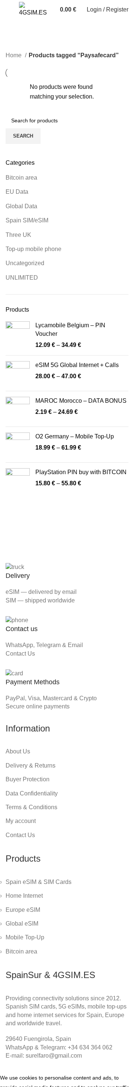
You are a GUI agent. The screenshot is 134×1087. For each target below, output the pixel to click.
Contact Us (20, 653)
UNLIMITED (22, 277)
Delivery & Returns (30, 765)
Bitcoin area (21, 177)
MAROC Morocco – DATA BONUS (81, 401)
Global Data (21, 206)
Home (14, 55)
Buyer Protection (28, 779)
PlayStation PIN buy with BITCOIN (81, 472)
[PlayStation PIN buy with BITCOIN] (18, 480)
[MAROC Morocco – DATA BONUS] (18, 409)
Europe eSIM (23, 910)
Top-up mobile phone (33, 249)
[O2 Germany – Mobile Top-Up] (18, 444)
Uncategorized (25, 263)
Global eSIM (22, 923)
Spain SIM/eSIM (27, 220)
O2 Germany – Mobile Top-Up (74, 436)
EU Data (17, 192)
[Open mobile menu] (8, 9)
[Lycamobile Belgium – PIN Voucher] (18, 335)
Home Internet (24, 896)
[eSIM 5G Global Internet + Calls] (18, 373)
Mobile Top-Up (25, 937)
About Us (18, 751)
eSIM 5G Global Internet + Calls (77, 365)
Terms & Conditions (31, 807)
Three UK (18, 235)
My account (21, 821)
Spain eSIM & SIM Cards (38, 882)
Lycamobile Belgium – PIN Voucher (70, 329)
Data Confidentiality (32, 793)
